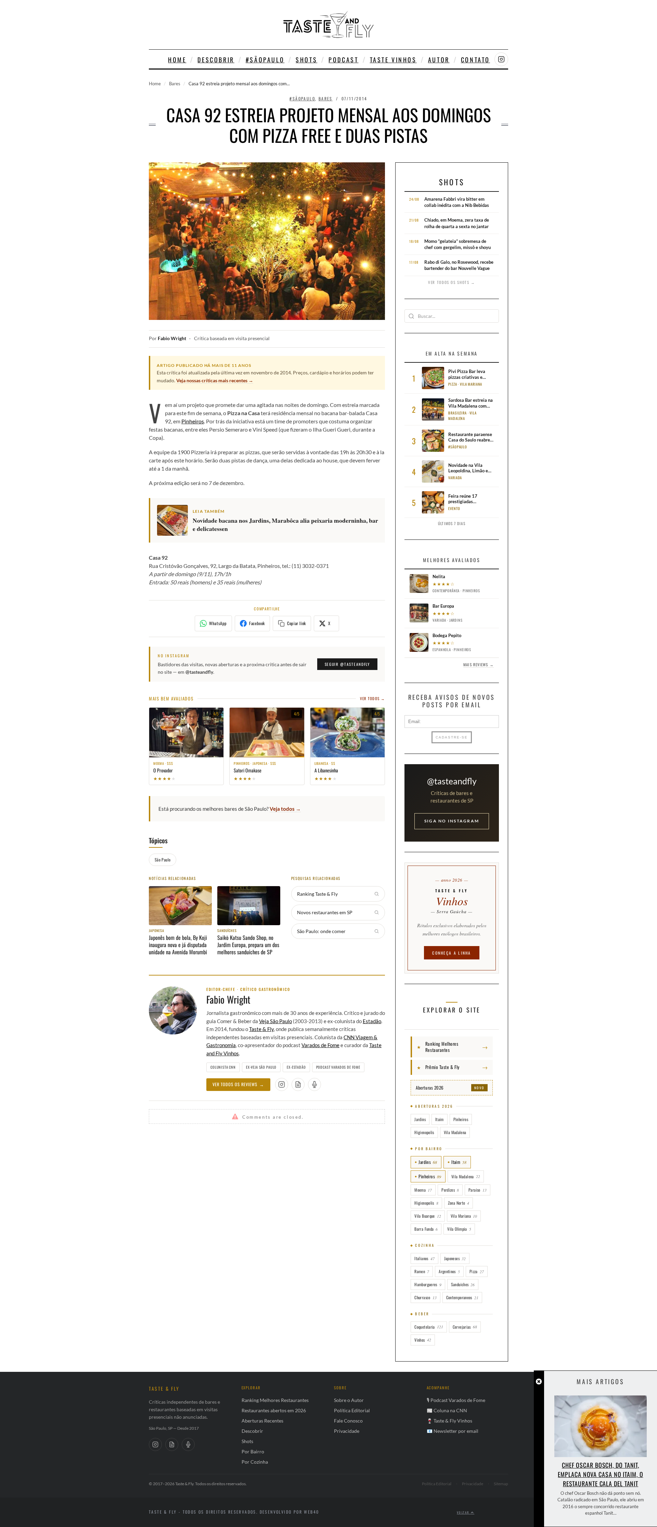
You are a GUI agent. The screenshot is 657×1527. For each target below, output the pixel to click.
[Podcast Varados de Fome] (314, 1084)
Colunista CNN (223, 1067)
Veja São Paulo (275, 1021)
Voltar (464, 1512)
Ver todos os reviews (238, 1084)
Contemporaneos (462, 1297)
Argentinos (449, 1271)
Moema (423, 1190)
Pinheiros (192, 421)
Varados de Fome (320, 1045)
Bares (174, 83)
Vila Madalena (455, 1132)
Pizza (476, 1271)
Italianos (424, 1258)
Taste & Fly (261, 1029)
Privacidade (346, 1431)
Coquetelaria (428, 1327)
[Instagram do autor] (281, 1084)
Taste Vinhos (393, 59)
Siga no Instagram (451, 820)
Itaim (439, 1119)
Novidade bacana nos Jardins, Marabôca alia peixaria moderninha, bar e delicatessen (285, 525)
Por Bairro (253, 1451)
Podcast (343, 59)
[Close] (539, 1381)
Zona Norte (458, 1203)
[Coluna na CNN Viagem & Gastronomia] (298, 1084)
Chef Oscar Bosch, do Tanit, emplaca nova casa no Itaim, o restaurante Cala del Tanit (600, 1474)
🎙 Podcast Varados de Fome (456, 1400)
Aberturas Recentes (262, 1421)
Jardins (420, 1119)
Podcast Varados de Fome (338, 1067)
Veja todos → (285, 809)
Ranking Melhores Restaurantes (275, 1400)
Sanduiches (463, 1284)
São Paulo (162, 859)
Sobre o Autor (349, 1400)
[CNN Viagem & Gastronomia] (171, 1444)
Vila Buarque (427, 1216)
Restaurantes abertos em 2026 (274, 1410)
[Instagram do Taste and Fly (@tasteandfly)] (501, 59)
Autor (439, 59)
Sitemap (501, 1483)
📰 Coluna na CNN (447, 1410)
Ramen (421, 1271)
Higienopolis (424, 1132)
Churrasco (425, 1297)
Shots (306, 59)
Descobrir (215, 59)
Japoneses (455, 1258)
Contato (475, 59)
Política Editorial (352, 1410)
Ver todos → (372, 698)
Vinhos (422, 1340)
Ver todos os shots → (451, 282)
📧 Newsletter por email (452, 1431)
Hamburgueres (427, 1284)
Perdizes (450, 1190)
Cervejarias (465, 1327)
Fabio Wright (172, 338)
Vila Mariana (464, 1216)
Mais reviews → (478, 664)
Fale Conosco (348, 1421)
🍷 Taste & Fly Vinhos (449, 1421)
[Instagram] (155, 1444)
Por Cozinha (255, 1462)
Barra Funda (426, 1229)
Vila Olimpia (459, 1229)
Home (177, 59)
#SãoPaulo (265, 59)
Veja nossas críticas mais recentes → (214, 380)
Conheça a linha (451, 953)
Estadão (372, 1021)
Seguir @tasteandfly (347, 664)
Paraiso (477, 1190)
